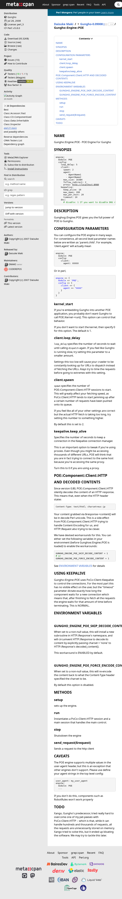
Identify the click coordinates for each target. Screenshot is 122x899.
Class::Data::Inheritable (16, 120)
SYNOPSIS (61, 46)
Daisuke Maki (16, 253)
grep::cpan (69, 4)
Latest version (15, 226)
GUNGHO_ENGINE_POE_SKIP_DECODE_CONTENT (86, 90)
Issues (11, 59)
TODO (59, 122)
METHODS (61, 98)
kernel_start (65, 59)
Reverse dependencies (16, 136)
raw (18, 42)
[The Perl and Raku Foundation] (83, 888)
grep (10, 190)
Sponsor (56, 4)
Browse (11, 45)
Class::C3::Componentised (17, 116)
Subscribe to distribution (21, 164)
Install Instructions (18, 168)
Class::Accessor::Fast (15, 113)
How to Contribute (17, 63)
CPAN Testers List (13, 140)
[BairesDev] (57, 864)
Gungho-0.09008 (91, 24)
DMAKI (12, 264)
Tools (96, 4)
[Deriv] (58, 870)
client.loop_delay (68, 63)
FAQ (89, 4)
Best (6, 109)
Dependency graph (14, 144)
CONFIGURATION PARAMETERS (73, 55)
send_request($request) (72, 114)
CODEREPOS (15, 269)
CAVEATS (60, 118)
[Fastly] (92, 870)
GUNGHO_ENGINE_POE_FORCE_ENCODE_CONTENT (87, 94)
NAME (59, 42)
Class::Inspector (12, 124)
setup (62, 102)
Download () (18, 38)
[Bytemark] (78, 864)
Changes (12, 49)
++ (111, 24)
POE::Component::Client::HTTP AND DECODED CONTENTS (81, 77)
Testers (11, 73)
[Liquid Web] (91, 879)
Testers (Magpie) (16, 77)
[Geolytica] (51, 879)
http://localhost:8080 (85, 184)
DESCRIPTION (63, 50)
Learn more (107, 12)
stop (61, 110)
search (11, 178)
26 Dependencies (15, 105)
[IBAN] (63, 879)
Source (11, 42)
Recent (80, 4)
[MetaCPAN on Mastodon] (35, 883)
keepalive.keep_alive (70, 71)
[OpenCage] (70, 888)
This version (14, 223)
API (104, 4)
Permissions (14, 161)
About (45, 4)
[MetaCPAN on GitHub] (24, 883)
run (61, 106)
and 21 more (10, 128)
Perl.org (84, 857)
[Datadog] (97, 864)
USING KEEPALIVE (65, 82)
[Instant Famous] (75, 879)
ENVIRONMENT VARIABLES (70, 86)
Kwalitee (12, 81)
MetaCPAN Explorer (18, 157)
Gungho (12, 17)
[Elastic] (76, 870)
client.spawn (66, 67)
